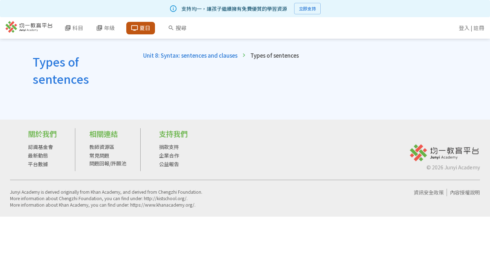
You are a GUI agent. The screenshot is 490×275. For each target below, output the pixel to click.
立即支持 (307, 8)
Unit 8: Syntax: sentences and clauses (190, 55)
